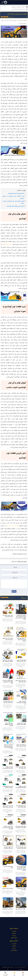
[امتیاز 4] (3, 17)
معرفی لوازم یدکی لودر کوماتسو (16, 193)
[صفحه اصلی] (4, 3)
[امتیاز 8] (6, 17)
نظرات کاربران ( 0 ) (21, 23)
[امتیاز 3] (2, 17)
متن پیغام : (14, 577)
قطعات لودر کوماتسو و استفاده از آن (20, 9)
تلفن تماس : (14, 572)
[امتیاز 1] (1, 17)
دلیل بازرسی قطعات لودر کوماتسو (15, 206)
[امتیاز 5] (4, 17)
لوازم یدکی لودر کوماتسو (12, 526)
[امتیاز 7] (5, 17)
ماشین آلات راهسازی (16, 7)
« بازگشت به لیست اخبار (22, 20)
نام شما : (15, 567)
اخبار (23, 7)
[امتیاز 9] (7, 17)
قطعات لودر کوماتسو (7, 244)
